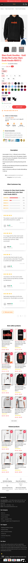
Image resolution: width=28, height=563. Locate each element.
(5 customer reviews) (12, 63)
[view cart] (26, 4)
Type (3, 68)
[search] (24, 4)
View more (14, 420)
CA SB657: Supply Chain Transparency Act (10, 521)
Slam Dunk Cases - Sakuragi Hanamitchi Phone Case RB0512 (6, 366)
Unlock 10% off (3, 556)
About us (3, 512)
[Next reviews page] (25, 316)
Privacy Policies (4, 517)
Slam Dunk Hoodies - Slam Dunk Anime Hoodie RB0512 (20, 467)
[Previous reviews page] (18, 316)
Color (3, 81)
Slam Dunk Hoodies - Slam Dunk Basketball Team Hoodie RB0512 (6, 411)
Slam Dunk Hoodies (20, 9)
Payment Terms (4, 529)
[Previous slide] (2, 28)
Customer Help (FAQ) (5, 535)
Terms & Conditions (5, 515)
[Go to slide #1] (6, 49)
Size (3, 73)
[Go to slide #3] (21, 49)
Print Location (5, 95)
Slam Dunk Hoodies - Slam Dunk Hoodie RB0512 (6, 388)
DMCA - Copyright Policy (6, 519)
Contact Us (3, 533)
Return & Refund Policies (6, 531)
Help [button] (25, 561)
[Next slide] (25, 28)
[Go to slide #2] (14, 49)
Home (2, 9)
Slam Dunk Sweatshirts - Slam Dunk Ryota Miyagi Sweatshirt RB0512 (20, 366)
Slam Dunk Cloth (9, 9)
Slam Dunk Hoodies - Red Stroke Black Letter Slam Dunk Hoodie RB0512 (7, 444)
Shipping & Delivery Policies (7, 527)
